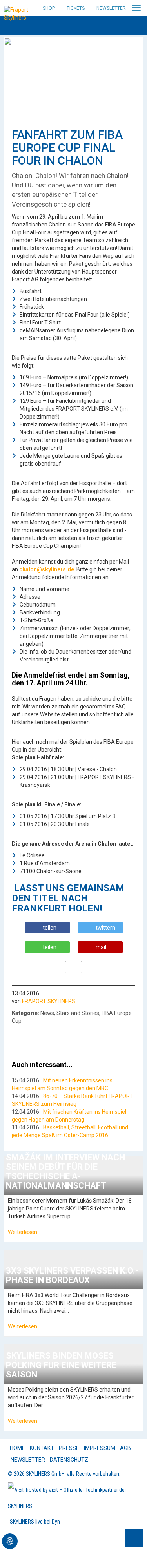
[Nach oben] (134, 1538)
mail (101, 947)
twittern (105, 927)
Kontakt (42, 1448)
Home (17, 1448)
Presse (69, 1448)
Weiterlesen (22, 1232)
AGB (125, 1448)
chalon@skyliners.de (46, 569)
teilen (49, 927)
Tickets (76, 8)
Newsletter (111, 8)
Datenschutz (69, 1460)
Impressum (99, 1448)
